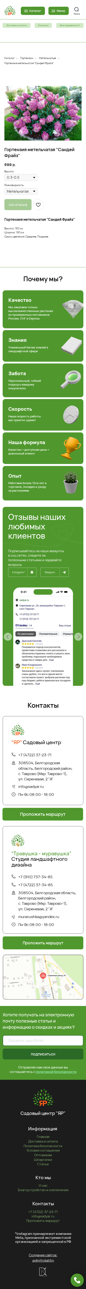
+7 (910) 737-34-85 (35, 876)
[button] (70, 25)
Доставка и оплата (43, 1141)
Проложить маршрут (43, 1220)
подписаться (43, 1054)
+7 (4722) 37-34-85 (35, 884)
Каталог (9, 58)
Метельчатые (47, 58)
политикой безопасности (56, 1071)
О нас (43, 1185)
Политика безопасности (43, 1146)
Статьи (43, 1164)
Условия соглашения (43, 1150)
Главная (43, 1136)
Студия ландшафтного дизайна (41, 859)
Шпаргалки (43, 1159)
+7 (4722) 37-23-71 (34, 754)
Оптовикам (43, 1155)
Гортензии (26, 58)
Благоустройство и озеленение (43, 1190)
